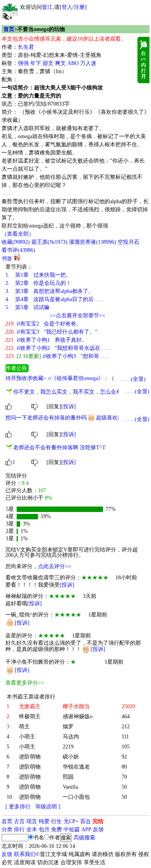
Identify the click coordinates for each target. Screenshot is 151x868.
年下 (35, 63)
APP (86, 829)
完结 (98, 821)
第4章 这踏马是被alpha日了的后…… (55, 299)
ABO (73, 63)
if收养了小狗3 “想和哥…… (57, 356)
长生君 (26, 47)
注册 (79, 7)
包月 (44, 829)
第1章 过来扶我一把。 (38, 275)
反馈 (98, 829)
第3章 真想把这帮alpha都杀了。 (49, 291)
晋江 (47, 7)
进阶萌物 (30, 757)
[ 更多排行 (18, 807)
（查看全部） (18, 234)
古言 (19, 821)
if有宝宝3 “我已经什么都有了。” (51, 332)
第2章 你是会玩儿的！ (38, 283)
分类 (7, 829)
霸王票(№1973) (49, 242)
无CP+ (71, 821)
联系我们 (25, 854)
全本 (31, 829)
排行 (19, 829)
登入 (67, 7)
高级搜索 (84, 838)
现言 (31, 821)
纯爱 (44, 821)
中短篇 (71, 829)
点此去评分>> (54, 566)
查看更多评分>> (24, 683)
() (16, 242)
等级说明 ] (47, 807)
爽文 (60, 63)
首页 (8, 29)
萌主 (24, 726)
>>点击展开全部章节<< (77, 315)
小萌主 (27, 737)
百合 (85, 821)
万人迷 (88, 63)
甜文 (48, 63)
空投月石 (128, 242)
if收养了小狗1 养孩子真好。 (46, 340)
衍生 (56, 821)
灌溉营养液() (92, 242)
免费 (56, 829)
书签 (7, 259)
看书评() (18, 250)
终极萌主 (30, 716)
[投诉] (68, 406)
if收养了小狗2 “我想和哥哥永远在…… (58, 348)
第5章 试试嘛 (27, 307)
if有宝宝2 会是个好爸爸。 (43, 324)
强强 (23, 63)
